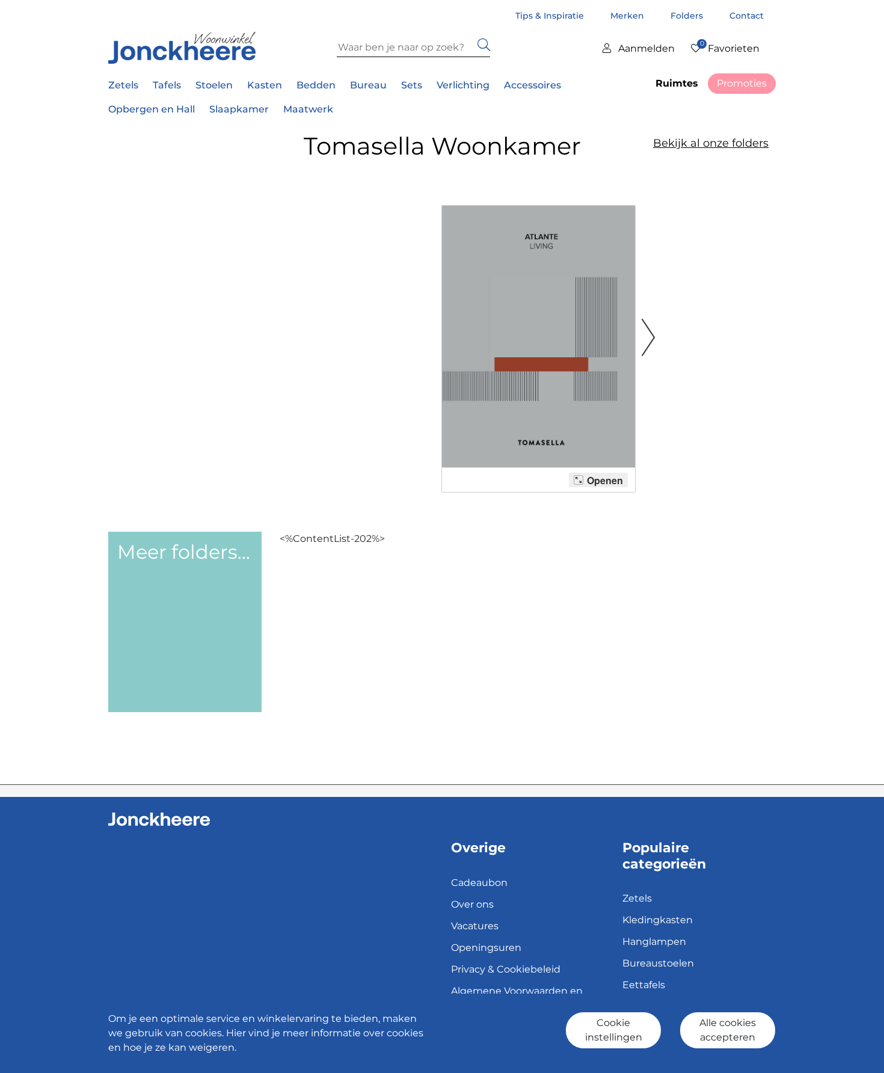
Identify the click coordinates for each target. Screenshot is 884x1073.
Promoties (742, 83)
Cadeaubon (479, 882)
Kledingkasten (657, 920)
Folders (688, 15)
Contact (746, 15)
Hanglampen (654, 941)
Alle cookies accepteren (727, 1030)
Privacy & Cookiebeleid (505, 969)
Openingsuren (486, 947)
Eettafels (643, 985)
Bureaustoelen (658, 963)
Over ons (472, 904)
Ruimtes (676, 83)
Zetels (637, 898)
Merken (628, 15)
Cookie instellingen (613, 1030)
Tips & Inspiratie (550, 15)
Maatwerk (308, 109)
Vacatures (475, 926)
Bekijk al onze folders (711, 143)
